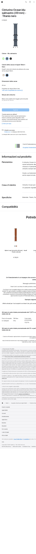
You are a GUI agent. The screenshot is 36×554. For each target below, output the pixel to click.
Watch (7, 403)
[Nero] (7, 75)
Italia (3, 442)
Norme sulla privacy (6, 446)
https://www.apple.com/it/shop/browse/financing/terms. (17, 356)
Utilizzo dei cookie (17, 446)
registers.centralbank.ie (24, 394)
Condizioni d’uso (26, 446)
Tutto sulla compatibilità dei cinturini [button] (11, 90)
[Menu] (34, 2)
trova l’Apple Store (18, 439)
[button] (26, 2)
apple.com (4, 378)
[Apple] (2, 403)
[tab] (13, 47)
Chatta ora (7, 132)
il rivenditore (26, 439)
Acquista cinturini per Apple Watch (19, 403)
